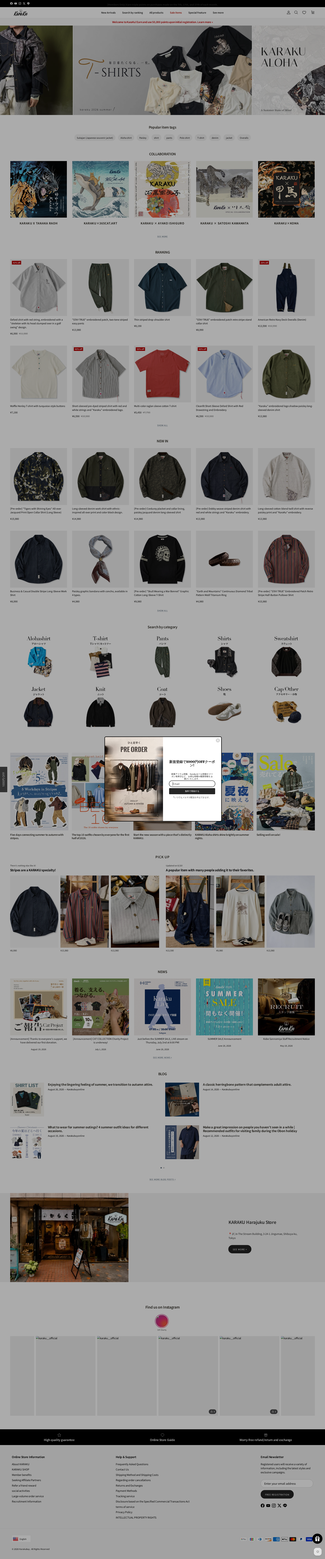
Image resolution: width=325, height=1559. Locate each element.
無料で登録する (192, 791)
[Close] (218, 740)
